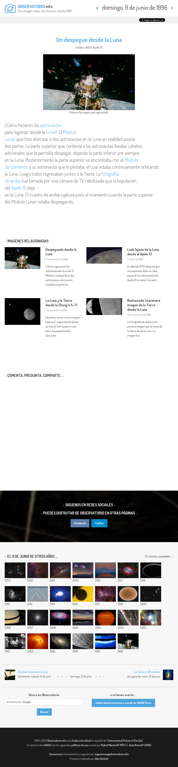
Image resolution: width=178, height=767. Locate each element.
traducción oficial (81, 740)
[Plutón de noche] (150, 570)
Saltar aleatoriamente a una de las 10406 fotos (123, 703)
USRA (147, 745)
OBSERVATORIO (31, 6)
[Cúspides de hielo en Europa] (82, 641)
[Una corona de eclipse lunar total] (60, 570)
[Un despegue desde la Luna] (128, 641)
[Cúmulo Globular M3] (37, 617)
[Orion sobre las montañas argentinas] (82, 570)
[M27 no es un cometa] (128, 570)
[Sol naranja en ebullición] (128, 594)
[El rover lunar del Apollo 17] (15, 641)
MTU (122, 745)
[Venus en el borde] (82, 594)
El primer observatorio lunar (33, 672)
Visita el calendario (158, 556)
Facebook (80, 523)
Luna (50, 132)
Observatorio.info (56, 740)
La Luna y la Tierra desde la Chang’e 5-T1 (61, 302)
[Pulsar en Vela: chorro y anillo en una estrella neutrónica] (37, 641)
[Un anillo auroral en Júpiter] (105, 641)
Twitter (99, 523)
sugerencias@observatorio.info (112, 754)
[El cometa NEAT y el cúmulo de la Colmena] (105, 617)
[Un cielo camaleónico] (150, 617)
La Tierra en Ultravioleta (147, 672)
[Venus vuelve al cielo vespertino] (82, 617)
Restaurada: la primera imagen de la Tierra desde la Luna (143, 305)
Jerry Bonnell (135, 745)
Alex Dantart (101, 758)
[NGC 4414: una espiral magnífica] (60, 641)
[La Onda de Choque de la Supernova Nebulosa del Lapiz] (128, 617)
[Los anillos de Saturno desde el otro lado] (15, 617)
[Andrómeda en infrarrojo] (60, 617)
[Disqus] (89, 425)
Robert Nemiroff (110, 745)
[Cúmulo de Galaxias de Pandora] (15, 570)
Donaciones (55, 754)
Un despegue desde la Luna (89, 39)
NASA (48, 745)
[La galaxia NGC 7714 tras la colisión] (15, 594)
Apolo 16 (18, 188)
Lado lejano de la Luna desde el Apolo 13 (143, 251)
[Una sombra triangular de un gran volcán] (105, 570)
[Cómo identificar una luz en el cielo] (37, 594)
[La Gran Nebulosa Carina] (105, 594)
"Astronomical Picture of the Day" (125, 740)
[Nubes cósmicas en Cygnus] (37, 570)
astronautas (50, 125)
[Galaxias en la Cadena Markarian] (150, 594)
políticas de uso (79, 745)
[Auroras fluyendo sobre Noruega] (60, 594)
